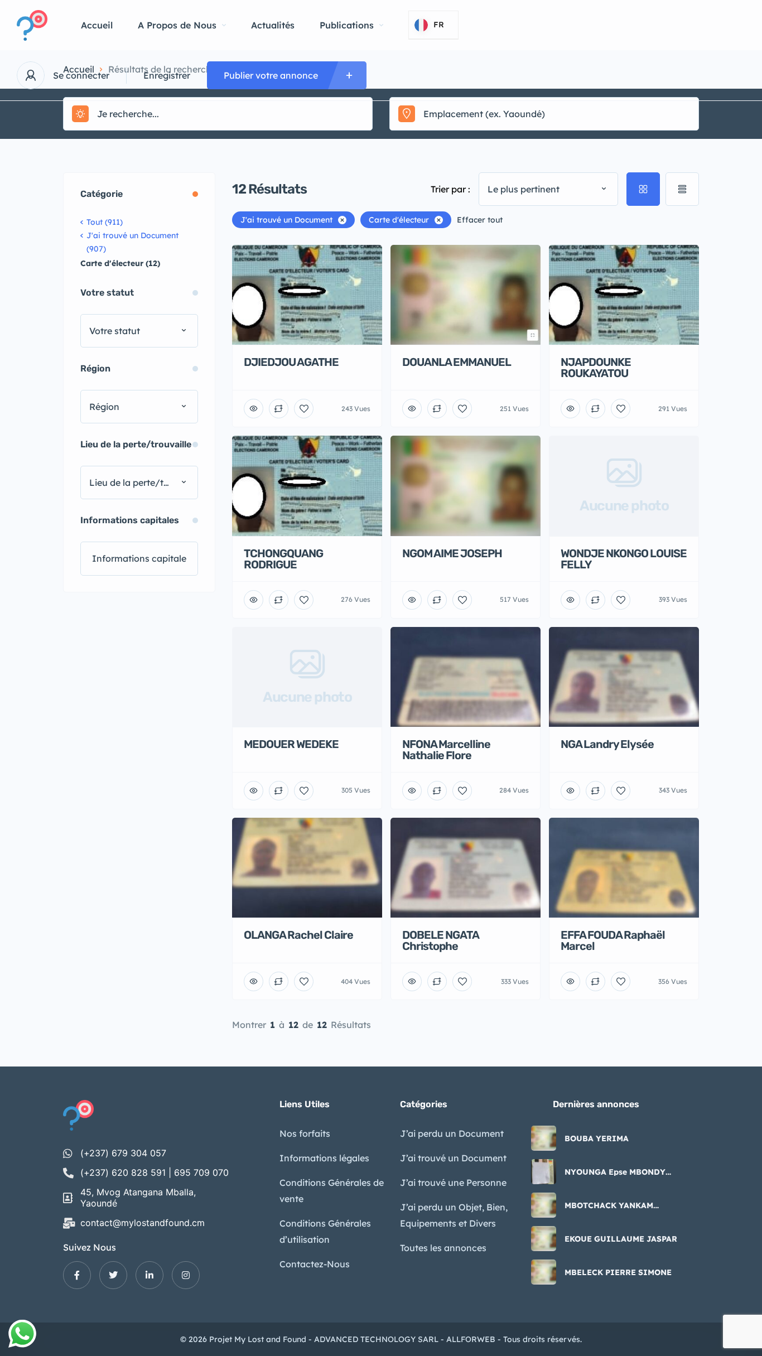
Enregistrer (166, 75)
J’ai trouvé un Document (453, 1158)
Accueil (97, 25)
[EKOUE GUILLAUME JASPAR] (543, 1238)
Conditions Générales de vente (331, 1190)
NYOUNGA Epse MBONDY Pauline (615, 1172)
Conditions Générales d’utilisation (325, 1231)
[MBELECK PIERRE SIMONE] (543, 1272)
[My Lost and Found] (32, 25)
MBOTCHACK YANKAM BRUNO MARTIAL (609, 1205)
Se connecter (81, 75)
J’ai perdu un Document (452, 1133)
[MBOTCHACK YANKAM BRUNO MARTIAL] (543, 1205)
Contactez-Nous (314, 1264)
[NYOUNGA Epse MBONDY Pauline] (543, 1171)
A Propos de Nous (177, 25)
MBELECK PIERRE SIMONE (618, 1272)
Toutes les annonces (443, 1247)
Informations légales (324, 1158)
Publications (347, 25)
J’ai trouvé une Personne (453, 1182)
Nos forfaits (304, 1133)
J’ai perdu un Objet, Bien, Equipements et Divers (454, 1215)
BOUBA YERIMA (597, 1138)
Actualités (273, 25)
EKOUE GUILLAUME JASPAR (621, 1239)
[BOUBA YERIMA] (543, 1138)
